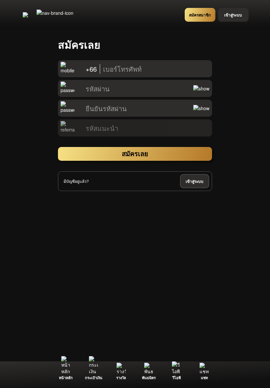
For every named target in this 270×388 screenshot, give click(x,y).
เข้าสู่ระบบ (194, 181)
